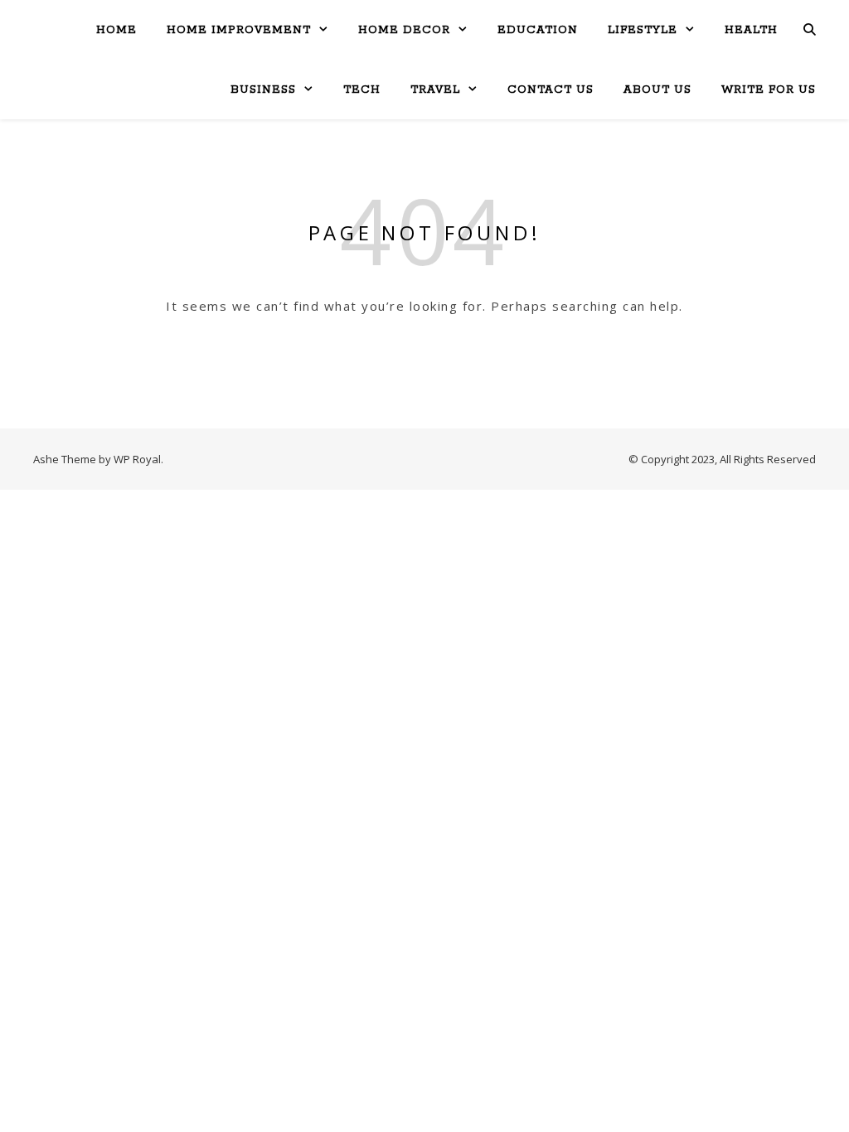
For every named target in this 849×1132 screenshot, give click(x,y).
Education (537, 30)
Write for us (768, 90)
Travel (435, 90)
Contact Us (550, 90)
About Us (657, 90)
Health (751, 30)
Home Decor (404, 30)
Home (116, 30)
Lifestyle (642, 30)
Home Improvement (239, 30)
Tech (362, 90)
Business (263, 90)
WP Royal (137, 459)
